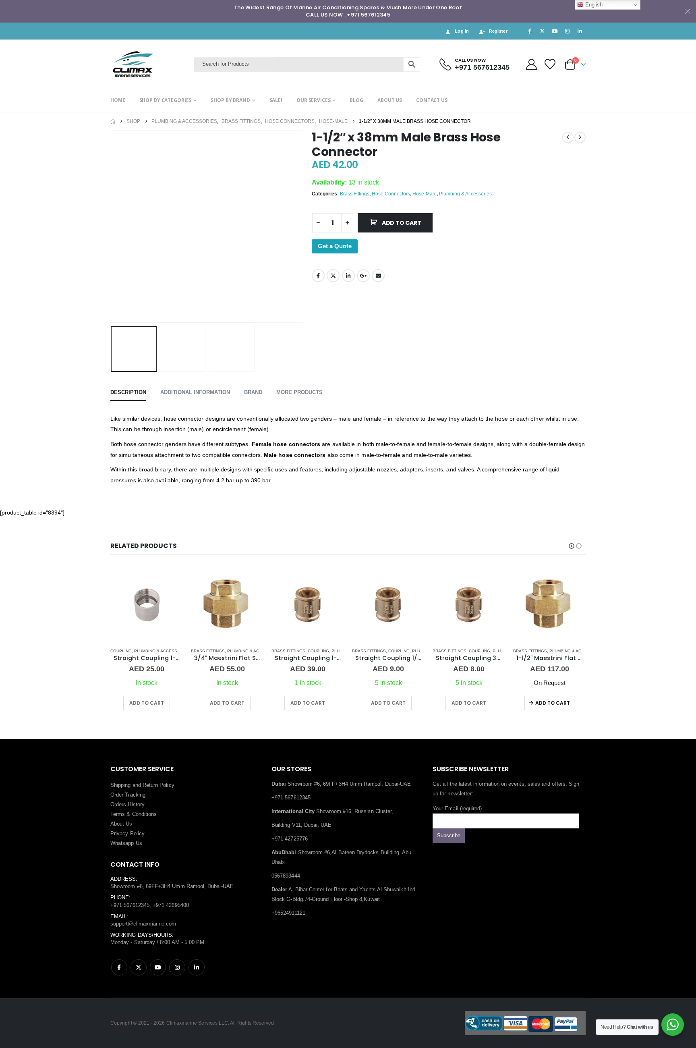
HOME (117, 100)
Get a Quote (335, 246)
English (593, 5)
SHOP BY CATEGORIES (165, 100)
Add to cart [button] (146, 702)
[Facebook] (529, 31)
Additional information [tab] (195, 392)
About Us (121, 824)
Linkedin (196, 967)
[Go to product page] (146, 605)
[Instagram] (567, 31)
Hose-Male (424, 194)
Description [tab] (128, 392)
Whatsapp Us (126, 843)
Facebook (318, 275)
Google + (363, 275)
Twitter (333, 275)
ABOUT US (389, 100)
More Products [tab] (299, 392)
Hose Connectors (391, 194)
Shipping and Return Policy (142, 785)
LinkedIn (348, 275)
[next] (580, 137)
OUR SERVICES (313, 100)
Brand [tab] (253, 392)
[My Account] (531, 64)
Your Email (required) (457, 808)
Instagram (177, 967)
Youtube (158, 967)
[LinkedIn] (580, 31)
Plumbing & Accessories (465, 194)
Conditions (144, 814)
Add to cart (401, 223)
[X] (542, 31)
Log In (462, 31)
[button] (112, 226)
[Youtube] (554, 31)
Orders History (127, 804)
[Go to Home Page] (112, 121)
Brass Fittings (354, 194)
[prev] (568, 137)
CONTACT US (431, 100)
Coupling (121, 651)
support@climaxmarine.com (143, 924)
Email (378, 275)
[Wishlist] (550, 64)
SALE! (275, 100)
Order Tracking (127, 795)
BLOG (356, 100)
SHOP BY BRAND (230, 100)
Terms (117, 814)
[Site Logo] (150, 64)
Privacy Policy (127, 833)
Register (498, 31)
